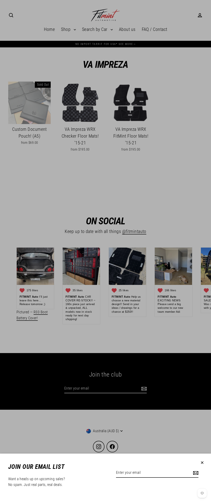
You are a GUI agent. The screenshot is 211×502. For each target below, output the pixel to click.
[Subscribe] (195, 473)
